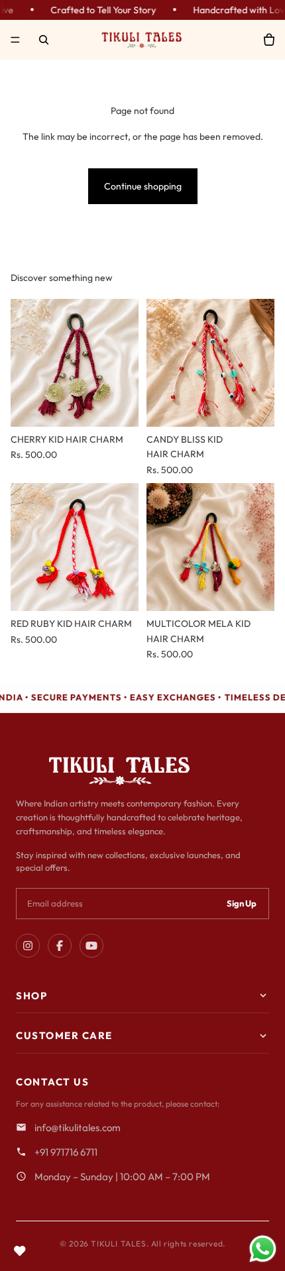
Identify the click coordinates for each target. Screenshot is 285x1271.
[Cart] (269, 39)
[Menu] (15, 40)
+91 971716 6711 (65, 1152)
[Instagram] (28, 946)
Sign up (241, 903)
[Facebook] (60, 946)
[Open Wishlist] (20, 1251)
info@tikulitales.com (77, 1127)
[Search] (43, 39)
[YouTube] (91, 946)
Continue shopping (143, 186)
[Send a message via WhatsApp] (262, 1248)
